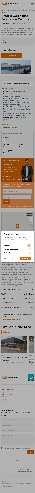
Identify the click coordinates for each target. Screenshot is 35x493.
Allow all (25, 258)
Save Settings (8, 258)
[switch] (29, 245)
